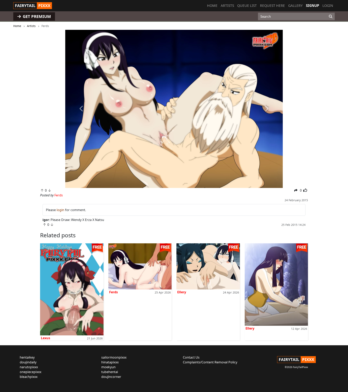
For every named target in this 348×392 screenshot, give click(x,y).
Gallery (295, 5)
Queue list (247, 5)
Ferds (113, 292)
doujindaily (28, 362)
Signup (312, 5)
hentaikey (27, 357)
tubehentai (109, 372)
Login (327, 5)
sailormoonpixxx (113, 357)
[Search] (330, 16)
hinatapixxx (110, 362)
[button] (81, 109)
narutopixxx (29, 367)
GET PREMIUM (36, 16)
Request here (272, 5)
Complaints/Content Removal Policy (210, 362)
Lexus (45, 338)
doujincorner (111, 376)
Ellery (181, 292)
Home (212, 5)
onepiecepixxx (30, 372)
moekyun (108, 367)
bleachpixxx (28, 376)
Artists (227, 5)
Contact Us (191, 357)
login (60, 210)
